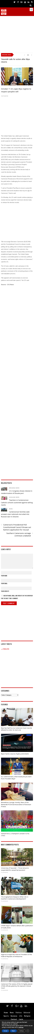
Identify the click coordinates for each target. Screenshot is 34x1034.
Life (20, 1016)
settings (21, 1027)
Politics (19, 1013)
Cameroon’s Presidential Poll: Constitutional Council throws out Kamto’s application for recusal (16, 528)
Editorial (27, 1013)
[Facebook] (18, 2)
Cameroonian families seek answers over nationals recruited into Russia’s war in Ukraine (15, 515)
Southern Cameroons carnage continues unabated (19, 535)
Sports (6, 1016)
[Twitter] (14, 2)
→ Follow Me (5, 650)
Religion (27, 1016)
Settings (21, 1031)
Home (6, 1013)
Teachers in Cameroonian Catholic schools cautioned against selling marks (17, 503)
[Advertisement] (17, 34)
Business (14, 1016)
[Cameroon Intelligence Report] (3, 13)
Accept (5, 1031)
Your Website (5, 592)
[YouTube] (25, 2)
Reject (13, 1031)
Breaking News (14, 489)
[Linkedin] (28, 2)
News (11, 510)
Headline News (14, 498)
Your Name (4, 577)
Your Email (4, 584)
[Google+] (21, 2)
